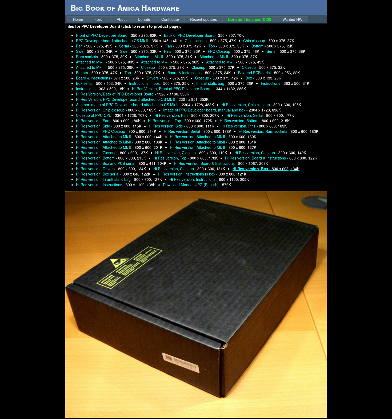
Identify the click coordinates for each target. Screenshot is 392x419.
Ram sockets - (101, 56)
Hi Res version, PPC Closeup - (116, 131)
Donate (144, 19)
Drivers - (167, 78)
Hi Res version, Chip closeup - (261, 104)
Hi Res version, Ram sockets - (278, 131)
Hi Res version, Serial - (260, 115)
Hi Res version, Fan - (186, 115)
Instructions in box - (159, 83)
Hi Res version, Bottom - (255, 120)
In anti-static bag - (224, 83)
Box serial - (99, 83)
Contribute (170, 19)
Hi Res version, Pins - (254, 126)
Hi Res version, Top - (180, 120)
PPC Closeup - (233, 51)
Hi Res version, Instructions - (209, 179)
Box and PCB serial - (269, 72)
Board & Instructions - (199, 72)
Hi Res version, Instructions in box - (202, 174)
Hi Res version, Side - (108, 126)
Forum (100, 19)
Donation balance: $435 (249, 19)
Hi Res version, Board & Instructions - (271, 158)
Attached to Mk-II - (163, 56)
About (122, 19)
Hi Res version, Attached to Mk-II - (119, 136)
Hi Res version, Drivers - (111, 168)
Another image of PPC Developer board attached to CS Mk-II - (145, 104)
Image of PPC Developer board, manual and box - (222, 110)
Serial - (138, 46)
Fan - (94, 46)
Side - (94, 51)
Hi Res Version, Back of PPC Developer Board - (132, 94)
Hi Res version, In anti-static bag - (119, 179)
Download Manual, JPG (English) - (197, 184)
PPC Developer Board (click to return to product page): (131, 26)
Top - (226, 46)
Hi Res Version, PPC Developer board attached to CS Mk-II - (142, 99)
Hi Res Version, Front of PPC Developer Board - (189, 88)
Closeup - (162, 67)
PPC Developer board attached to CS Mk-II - (126, 40)
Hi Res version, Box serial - (113, 174)
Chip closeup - (210, 40)
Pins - (182, 51)
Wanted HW (292, 19)
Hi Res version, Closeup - (112, 152)
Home (78, 19)
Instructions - (285, 83)
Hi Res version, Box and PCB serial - (121, 163)
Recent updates (203, 19)
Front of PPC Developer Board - (116, 35)
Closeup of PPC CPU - (111, 115)
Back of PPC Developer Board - (204, 35)
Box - (263, 78)
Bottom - (272, 46)
